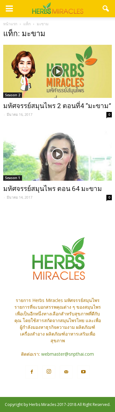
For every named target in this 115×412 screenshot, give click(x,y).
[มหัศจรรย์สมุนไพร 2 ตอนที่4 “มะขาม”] (57, 71)
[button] (106, 8)
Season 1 (12, 178)
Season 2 (12, 95)
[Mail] (66, 372)
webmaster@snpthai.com (67, 354)
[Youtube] (83, 372)
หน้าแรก (10, 24)
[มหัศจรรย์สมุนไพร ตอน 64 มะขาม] (57, 153)
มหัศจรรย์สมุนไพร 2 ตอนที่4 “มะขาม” (57, 106)
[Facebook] (31, 372)
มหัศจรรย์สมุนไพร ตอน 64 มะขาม (52, 189)
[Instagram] (48, 372)
